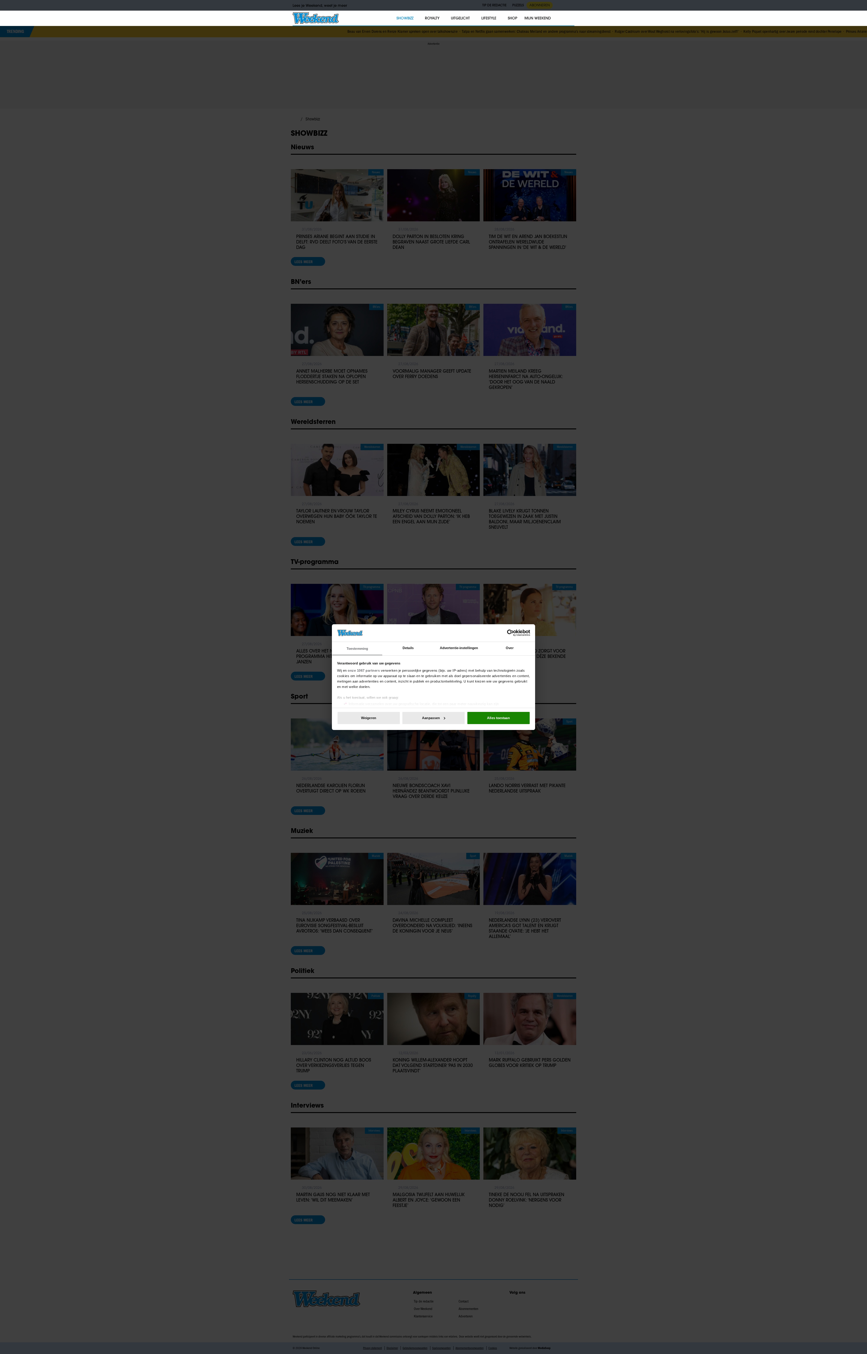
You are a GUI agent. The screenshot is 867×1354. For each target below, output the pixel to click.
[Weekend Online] (316, 18)
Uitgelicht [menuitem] (460, 18)
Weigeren (368, 718)
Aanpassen (431, 718)
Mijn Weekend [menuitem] (537, 18)
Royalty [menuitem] (432, 18)
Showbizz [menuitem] (404, 18)
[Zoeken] (570, 18)
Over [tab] (509, 648)
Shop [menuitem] (512, 18)
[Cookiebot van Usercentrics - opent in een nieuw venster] (510, 632)
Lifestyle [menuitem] (488, 18)
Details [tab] (408, 648)
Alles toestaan (498, 718)
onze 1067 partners (364, 670)
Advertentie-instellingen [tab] (459, 648)
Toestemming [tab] (357, 648)
